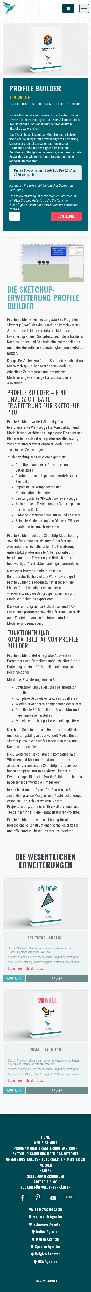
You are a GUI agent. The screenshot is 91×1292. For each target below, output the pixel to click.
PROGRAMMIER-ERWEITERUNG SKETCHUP (45, 1148)
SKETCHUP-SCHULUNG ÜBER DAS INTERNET (45, 1153)
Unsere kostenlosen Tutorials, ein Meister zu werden (45, 1161)
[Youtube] (53, 1203)
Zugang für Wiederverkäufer (46, 1187)
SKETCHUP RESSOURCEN (45, 1176)
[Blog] (68, 1203)
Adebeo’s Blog (45, 1181)
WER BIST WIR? (45, 1142)
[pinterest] (37, 1203)
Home (45, 1137)
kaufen (45, 1170)
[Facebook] (22, 1203)
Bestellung (66, 216)
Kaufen (57, 978)
